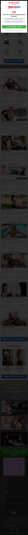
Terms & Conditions (21, 21)
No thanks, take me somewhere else (14, 30)
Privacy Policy (19, 22)
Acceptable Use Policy (10, 22)
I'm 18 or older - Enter (14, 27)
